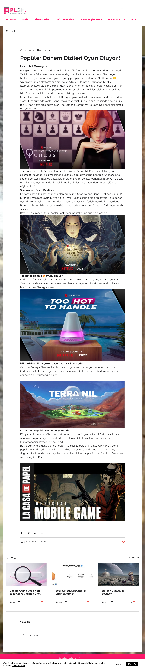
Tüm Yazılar (11, 31)
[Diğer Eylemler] (123, 50)
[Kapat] (141, 664)
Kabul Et (132, 664)
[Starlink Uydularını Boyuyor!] (118, 574)
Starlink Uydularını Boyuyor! (113, 592)
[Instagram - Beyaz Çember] (123, 10)
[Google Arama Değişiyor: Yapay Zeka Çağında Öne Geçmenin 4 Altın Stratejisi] (26, 574)
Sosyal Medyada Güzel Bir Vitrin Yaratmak (71, 592)
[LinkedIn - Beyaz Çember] (128, 10)
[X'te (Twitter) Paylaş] (28, 533)
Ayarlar (118, 664)
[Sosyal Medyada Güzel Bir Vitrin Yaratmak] (72, 574)
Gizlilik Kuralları (18, 665)
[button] (135, 31)
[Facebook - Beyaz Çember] (117, 10)
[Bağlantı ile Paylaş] (42, 533)
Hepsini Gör (133, 557)
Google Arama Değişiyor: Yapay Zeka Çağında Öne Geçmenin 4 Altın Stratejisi (26, 592)
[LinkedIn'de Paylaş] (35, 533)
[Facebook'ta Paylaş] (21, 533)
